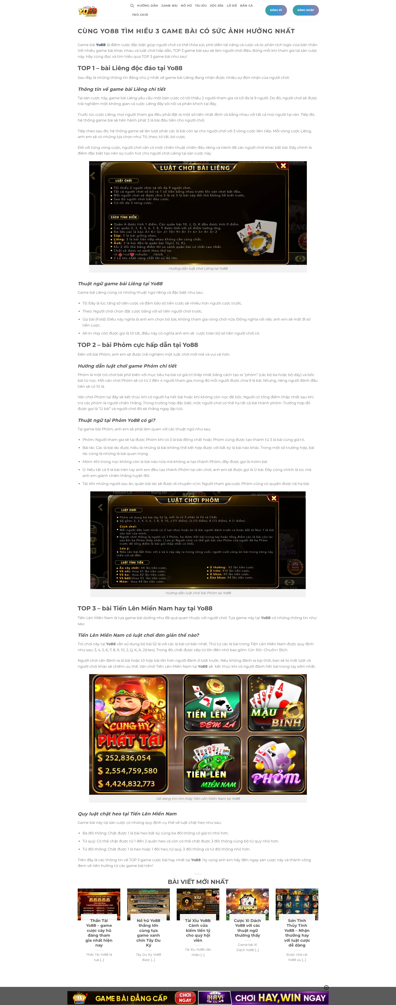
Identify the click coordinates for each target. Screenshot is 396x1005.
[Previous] (76, 930)
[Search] (132, 5)
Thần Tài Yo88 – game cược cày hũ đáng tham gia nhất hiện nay (99, 933)
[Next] (319, 930)
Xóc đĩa (217, 5)
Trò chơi (140, 15)
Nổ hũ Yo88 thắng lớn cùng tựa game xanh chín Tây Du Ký (148, 933)
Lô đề (232, 5)
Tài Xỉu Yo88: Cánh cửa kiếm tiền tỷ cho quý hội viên (198, 930)
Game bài (169, 5)
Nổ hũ (186, 5)
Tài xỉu (201, 5)
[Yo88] (101, 10)
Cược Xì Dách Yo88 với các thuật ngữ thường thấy (247, 928)
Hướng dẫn (147, 5)
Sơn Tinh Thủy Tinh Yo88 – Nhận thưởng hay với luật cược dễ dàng (297, 933)
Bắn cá (246, 5)
